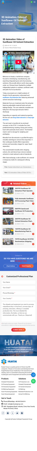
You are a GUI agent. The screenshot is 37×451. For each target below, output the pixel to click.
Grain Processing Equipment (9, 391)
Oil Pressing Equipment (8, 384)
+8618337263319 (20, 401)
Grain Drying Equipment (8, 394)
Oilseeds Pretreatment (7, 382)
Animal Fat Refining (24, 394)
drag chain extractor (19, 117)
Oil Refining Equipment (7, 389)
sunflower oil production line (12, 97)
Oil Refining (21, 389)
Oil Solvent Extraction (24, 386)
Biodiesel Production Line (25, 391)
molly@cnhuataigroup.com (15, 404)
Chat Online (10, 266)
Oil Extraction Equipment (8, 386)
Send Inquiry (26, 266)
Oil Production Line (23, 382)
